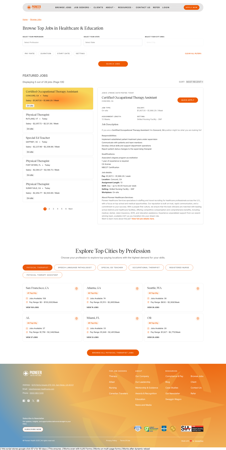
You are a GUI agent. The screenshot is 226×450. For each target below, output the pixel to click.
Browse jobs (63, 7)
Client (193, 382)
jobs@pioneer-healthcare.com (41, 389)
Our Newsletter (172, 393)
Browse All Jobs (113, 353)
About (110, 7)
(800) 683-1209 (36, 393)
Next (70, 209)
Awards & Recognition (146, 393)
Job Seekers (81, 7)
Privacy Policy (111, 440)
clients (98, 7)
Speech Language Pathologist (75, 268)
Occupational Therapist (146, 268)
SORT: (182, 81)
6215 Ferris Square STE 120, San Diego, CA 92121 (53, 385)
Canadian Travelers (118, 393)
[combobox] (51, 42)
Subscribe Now (33, 429)
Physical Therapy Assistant (42, 275)
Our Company (142, 376)
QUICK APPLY (187, 100)
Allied (112, 382)
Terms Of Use (125, 440)
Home (25, 19)
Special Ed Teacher (112, 268)
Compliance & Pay (174, 376)
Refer (156, 7)
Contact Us (196, 388)
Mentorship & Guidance (146, 388)
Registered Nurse (179, 268)
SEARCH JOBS (113, 64)
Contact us (143, 7)
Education (140, 399)
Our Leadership (142, 382)
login (166, 7)
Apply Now (191, 7)
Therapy (113, 376)
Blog (167, 382)
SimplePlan (199, 441)
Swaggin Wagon (173, 399)
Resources (124, 7)
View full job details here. (143, 219)
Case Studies (171, 388)
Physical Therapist (37, 268)
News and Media (143, 405)
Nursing (113, 388)
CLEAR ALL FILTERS (193, 53)
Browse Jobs (35, 19)
